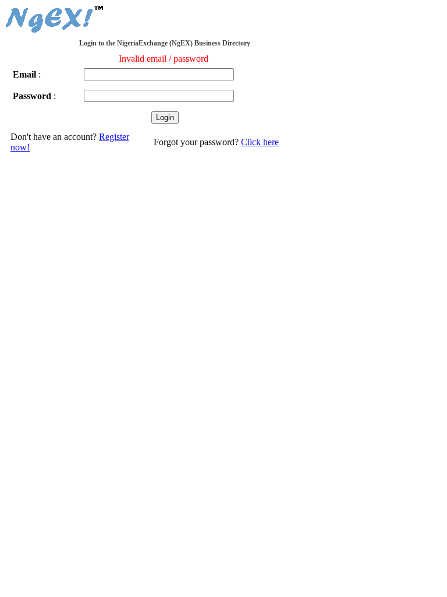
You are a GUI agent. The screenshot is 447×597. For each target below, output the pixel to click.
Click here (260, 142)
